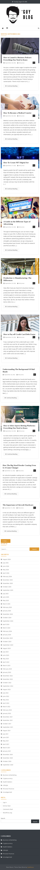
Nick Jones (21, 63)
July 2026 (5, 563)
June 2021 (6, 737)
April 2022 (6, 703)
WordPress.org (7, 813)
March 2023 (6, 665)
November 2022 (8, 679)
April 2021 (6, 744)
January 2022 (7, 713)
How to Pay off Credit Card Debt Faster (19, 334)
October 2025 (7, 587)
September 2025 (8, 590)
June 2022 (6, 696)
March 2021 (6, 748)
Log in (5, 802)
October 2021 (7, 724)
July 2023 (5, 652)
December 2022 (8, 676)
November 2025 (8, 583)
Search (3, 818)
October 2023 (7, 641)
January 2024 (7, 635)
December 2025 (8, 580)
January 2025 (7, 611)
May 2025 (6, 600)
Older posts (6, 541)
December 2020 (8, 754)
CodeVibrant (30, 867)
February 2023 (7, 669)
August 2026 (7, 559)
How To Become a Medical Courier (17, 113)
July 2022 (5, 693)
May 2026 (6, 570)
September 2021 (8, 727)
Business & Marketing (9, 775)
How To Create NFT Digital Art (16, 163)
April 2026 (6, 573)
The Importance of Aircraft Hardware (18, 505)
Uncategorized (7, 792)
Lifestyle (5, 785)
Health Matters (7, 782)
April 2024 (6, 624)
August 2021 (7, 730)
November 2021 (8, 720)
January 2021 (7, 751)
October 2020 (7, 761)
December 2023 (8, 638)
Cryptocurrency (7, 778)
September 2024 (8, 621)
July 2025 (5, 593)
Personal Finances (8, 789)
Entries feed (6, 806)
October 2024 (7, 617)
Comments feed (8, 809)
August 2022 (7, 689)
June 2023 (6, 655)
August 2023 (7, 648)
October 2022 (7, 682)
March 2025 (6, 604)
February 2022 (7, 710)
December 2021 (8, 717)
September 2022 (8, 686)
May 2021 (6, 741)
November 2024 (8, 614)
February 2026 (7, 576)
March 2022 (6, 706)
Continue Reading (12, 86)
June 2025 (6, 597)
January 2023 (7, 672)
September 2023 (8, 645)
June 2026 (6, 566)
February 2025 (7, 607)
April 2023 (6, 662)
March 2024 (6, 628)
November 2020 (8, 758)
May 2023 (6, 659)
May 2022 (6, 700)
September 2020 (8, 765)
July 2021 (5, 734)
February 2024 (7, 631)
